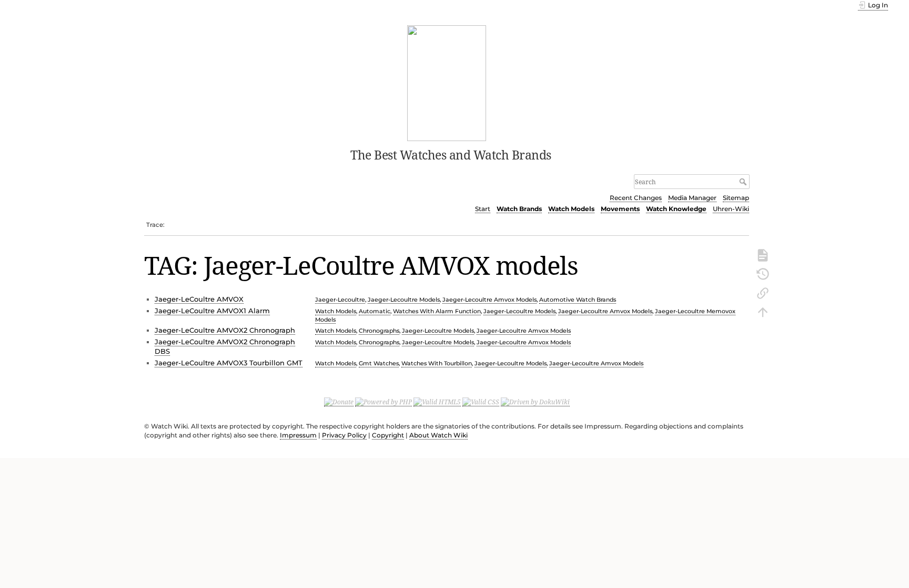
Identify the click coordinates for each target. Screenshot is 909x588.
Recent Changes (636, 198)
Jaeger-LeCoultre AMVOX (199, 299)
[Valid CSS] (480, 401)
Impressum (298, 435)
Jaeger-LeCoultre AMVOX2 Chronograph (225, 330)
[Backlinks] (763, 292)
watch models (335, 311)
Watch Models (571, 209)
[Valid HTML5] (437, 401)
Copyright (388, 435)
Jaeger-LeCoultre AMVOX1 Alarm (212, 310)
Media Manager (692, 198)
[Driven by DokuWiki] (535, 401)
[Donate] (339, 401)
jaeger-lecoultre (340, 299)
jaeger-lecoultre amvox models (489, 299)
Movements (620, 209)
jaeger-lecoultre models (404, 299)
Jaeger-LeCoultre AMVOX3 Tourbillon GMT (228, 362)
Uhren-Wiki (731, 209)
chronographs (379, 330)
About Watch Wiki (438, 435)
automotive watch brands (577, 299)
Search (744, 181)
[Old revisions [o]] (763, 273)
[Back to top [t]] (763, 311)
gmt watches (379, 363)
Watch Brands (519, 209)
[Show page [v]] (763, 254)
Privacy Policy (344, 435)
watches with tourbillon (436, 363)
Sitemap (736, 198)
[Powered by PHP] (383, 401)
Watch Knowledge (676, 209)
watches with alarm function (437, 311)
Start (482, 209)
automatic (374, 311)
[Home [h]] (447, 82)
